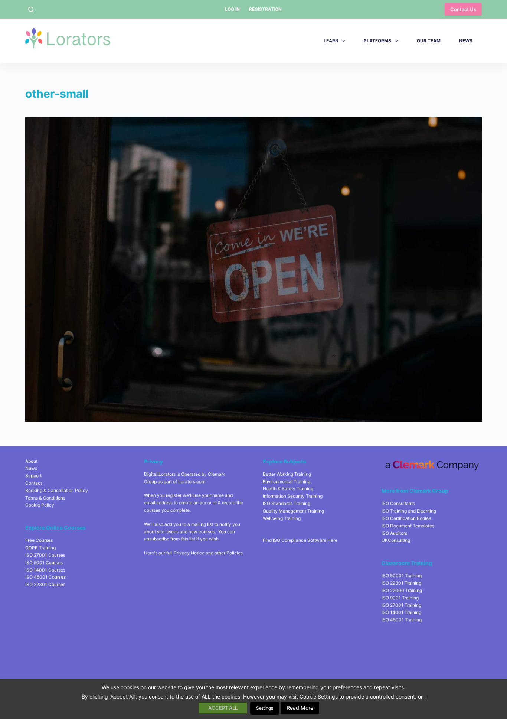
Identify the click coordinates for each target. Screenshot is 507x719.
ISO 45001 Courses (45, 577)
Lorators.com (191, 481)
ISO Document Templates (408, 525)
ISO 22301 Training (401, 583)
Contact (33, 483)
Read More (300, 708)
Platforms (377, 40)
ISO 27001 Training (401, 605)
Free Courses (39, 540)
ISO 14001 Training (401, 612)
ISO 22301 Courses (45, 584)
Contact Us (463, 9)
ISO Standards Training (286, 503)
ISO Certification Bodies (406, 518)
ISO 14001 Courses (45, 570)
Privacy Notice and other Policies (208, 553)
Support (33, 475)
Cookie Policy (39, 505)
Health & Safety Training (288, 488)
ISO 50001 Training (402, 575)
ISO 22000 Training (402, 590)
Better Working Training (287, 474)
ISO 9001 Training (400, 598)
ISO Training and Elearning (409, 511)
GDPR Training (40, 547)
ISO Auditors (394, 533)
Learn (331, 40)
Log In (232, 9)
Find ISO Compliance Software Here (300, 540)
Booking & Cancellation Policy (56, 490)
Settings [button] (264, 708)
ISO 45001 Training (402, 619)
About (31, 461)
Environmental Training (286, 481)
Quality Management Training (293, 511)
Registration (265, 9)
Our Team (429, 40)
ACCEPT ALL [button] (223, 708)
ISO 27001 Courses (45, 555)
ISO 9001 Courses (44, 562)
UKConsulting (396, 540)
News (465, 40)
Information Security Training (293, 496)
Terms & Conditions (45, 498)
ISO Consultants (398, 503)
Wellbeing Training (282, 518)
